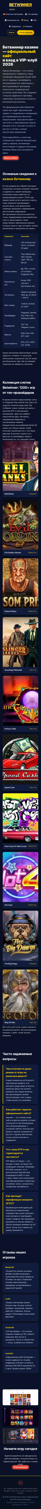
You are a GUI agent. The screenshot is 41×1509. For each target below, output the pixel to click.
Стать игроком (25, 32)
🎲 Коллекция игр (12, 20)
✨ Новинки (27, 26)
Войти (11, 32)
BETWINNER (20, 6)
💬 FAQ (33, 20)
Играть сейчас (10, 158)
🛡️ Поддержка (15, 26)
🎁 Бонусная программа (13, 14)
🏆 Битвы (25, 20)
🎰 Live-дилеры (31, 14)
